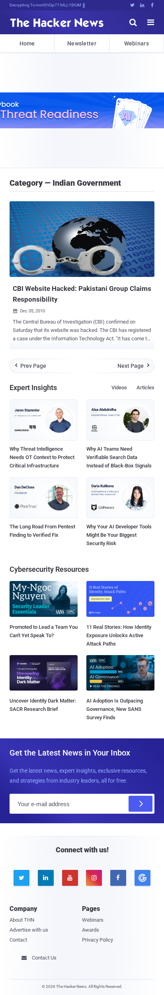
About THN (22, 920)
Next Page (133, 366)
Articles (145, 388)
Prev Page (31, 366)
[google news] (142, 878)
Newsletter (81, 43)
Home (27, 43)
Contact (18, 940)
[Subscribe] (140, 804)
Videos (119, 388)
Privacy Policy (97, 940)
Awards (90, 930)
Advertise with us (29, 930)
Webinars (136, 43)
